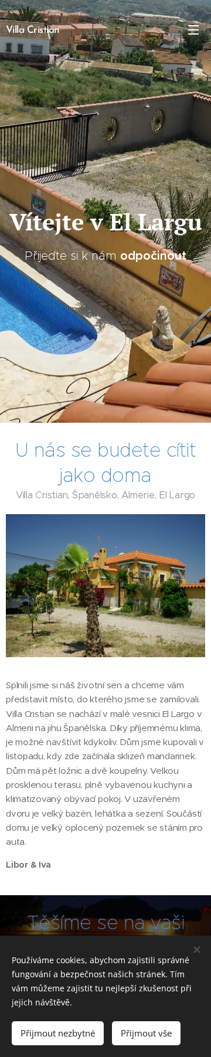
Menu (193, 29)
